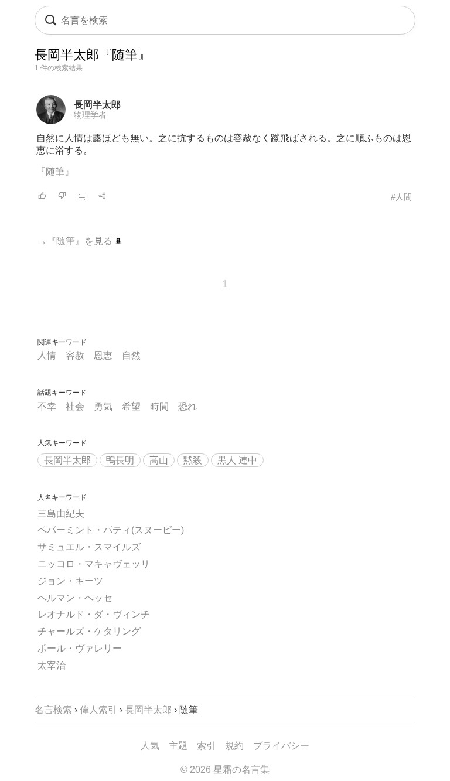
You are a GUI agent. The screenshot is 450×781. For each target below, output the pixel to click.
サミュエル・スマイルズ (89, 547)
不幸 (47, 406)
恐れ (187, 406)
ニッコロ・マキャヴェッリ (94, 564)
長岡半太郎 (97, 105)
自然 (131, 355)
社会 (75, 406)
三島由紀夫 (61, 514)
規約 (234, 746)
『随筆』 (55, 171)
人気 (150, 746)
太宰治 (52, 665)
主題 (178, 746)
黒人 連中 (237, 460)
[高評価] (42, 197)
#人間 (401, 197)
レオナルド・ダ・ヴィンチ (94, 614)
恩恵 (103, 355)
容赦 (75, 355)
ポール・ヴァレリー (80, 648)
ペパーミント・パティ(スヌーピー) (111, 530)
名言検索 (53, 710)
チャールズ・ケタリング (89, 631)
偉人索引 (98, 710)
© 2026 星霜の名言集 (225, 770)
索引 (206, 746)
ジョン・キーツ (70, 581)
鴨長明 (120, 460)
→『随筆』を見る (76, 241)
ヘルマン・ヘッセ (75, 598)
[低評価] (62, 197)
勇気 (103, 406)
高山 (158, 460)
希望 (131, 406)
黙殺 (192, 460)
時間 (159, 406)
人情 (47, 355)
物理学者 (90, 115)
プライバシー (281, 746)
